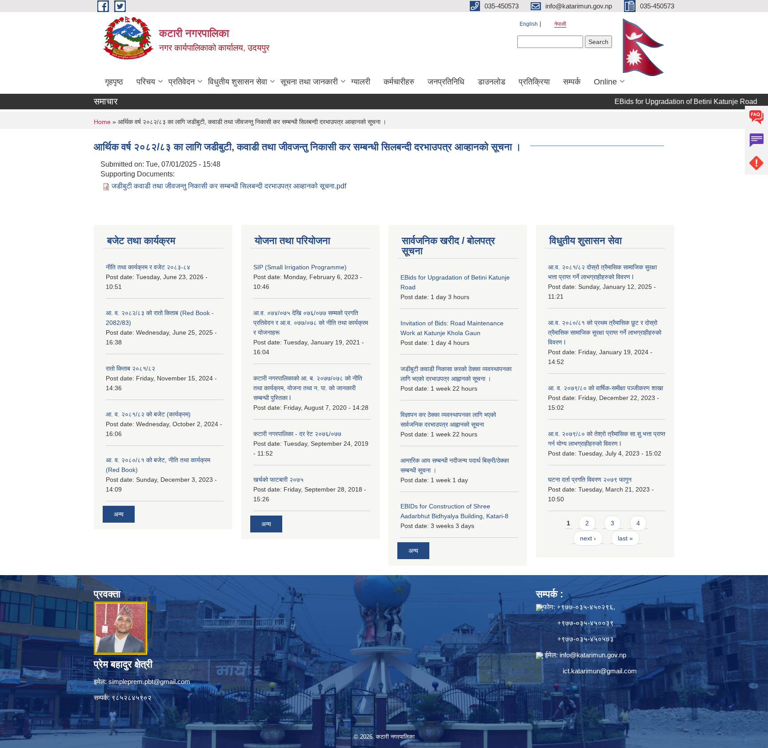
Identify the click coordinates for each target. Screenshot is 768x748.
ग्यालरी (360, 81)
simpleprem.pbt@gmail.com (149, 681)
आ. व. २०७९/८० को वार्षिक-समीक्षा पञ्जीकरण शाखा (605, 388)
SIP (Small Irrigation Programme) (300, 267)
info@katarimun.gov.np (593, 655)
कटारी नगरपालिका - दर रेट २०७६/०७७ (297, 433)
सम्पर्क (571, 81)
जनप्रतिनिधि (446, 81)
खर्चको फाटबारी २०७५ (278, 479)
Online (605, 81)
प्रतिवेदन (181, 81)
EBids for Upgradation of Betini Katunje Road (669, 101)
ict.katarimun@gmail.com (600, 671)
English (529, 24)
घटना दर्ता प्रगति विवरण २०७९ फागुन (590, 479)
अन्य (119, 514)
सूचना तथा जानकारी (309, 81)
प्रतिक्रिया (534, 81)
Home (102, 121)
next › (588, 538)
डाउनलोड (491, 81)
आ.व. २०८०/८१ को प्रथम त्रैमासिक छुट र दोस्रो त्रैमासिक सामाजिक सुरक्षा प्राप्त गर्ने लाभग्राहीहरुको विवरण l (604, 332)
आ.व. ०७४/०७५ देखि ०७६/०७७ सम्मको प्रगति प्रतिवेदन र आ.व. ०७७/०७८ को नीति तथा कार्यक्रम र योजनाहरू (310, 322)
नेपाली (560, 24)
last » (625, 538)
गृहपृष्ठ (114, 81)
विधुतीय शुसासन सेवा (237, 81)
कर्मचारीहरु (399, 81)
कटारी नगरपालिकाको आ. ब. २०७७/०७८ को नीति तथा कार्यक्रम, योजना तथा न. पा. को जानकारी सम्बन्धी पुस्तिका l (307, 388)
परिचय (145, 81)
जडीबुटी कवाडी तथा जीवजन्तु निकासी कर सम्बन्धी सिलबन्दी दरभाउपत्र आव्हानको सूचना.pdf (229, 186)
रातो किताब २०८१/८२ (130, 368)
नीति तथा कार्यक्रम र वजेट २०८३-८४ (148, 267)
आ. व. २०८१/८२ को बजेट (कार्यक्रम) (148, 414)
